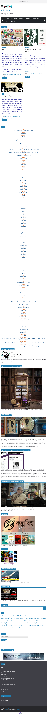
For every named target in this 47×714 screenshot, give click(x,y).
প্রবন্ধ (3, 93)
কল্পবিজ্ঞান (40, 616)
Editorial (23, 137)
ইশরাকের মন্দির (23, 189)
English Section (4, 616)
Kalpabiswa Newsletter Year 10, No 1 (23, 140)
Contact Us (12, 21)
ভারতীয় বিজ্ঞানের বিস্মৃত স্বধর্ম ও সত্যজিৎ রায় (33, 51)
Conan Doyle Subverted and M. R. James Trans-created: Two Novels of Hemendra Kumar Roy (23, 343)
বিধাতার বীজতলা (23, 158)
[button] (23, 19)
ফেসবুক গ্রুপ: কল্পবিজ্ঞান (4, 700)
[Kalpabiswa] (2, 20)
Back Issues (7, 18)
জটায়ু (5, 74)
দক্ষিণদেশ (23, 214)
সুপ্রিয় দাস (21, 628)
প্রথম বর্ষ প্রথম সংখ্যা (26, 625)
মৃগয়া (24, 261)
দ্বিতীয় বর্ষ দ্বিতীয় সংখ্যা (13, 623)
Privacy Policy (3, 687)
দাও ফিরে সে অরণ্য (23, 183)
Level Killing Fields (23, 317)
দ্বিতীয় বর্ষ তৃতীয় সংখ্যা (5, 623)
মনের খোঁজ (23, 220)
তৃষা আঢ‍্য (5, 621)
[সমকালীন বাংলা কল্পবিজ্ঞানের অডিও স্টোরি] (10, 571)
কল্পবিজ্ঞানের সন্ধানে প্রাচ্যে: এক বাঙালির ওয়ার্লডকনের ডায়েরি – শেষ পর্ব (23, 152)
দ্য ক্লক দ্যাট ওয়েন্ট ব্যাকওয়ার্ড (23, 285)
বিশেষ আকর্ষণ (4, 47)
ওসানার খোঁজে (23, 174)
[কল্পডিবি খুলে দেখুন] (21, 368)
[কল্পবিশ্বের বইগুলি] (18, 516)
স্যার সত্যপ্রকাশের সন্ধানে (23, 146)
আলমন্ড (23, 258)
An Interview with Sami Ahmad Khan (23, 155)
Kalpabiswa (6, 10)
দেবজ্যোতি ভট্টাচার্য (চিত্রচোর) (24, 621)
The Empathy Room (23, 326)
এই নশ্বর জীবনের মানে (23, 192)
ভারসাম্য (23, 205)
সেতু (23, 161)
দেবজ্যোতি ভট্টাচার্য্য (34, 621)
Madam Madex (23, 323)
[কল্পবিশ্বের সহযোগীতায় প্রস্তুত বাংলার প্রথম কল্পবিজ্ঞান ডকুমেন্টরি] (23, 484)
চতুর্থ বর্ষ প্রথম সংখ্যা (29, 618)
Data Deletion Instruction (5, 691)
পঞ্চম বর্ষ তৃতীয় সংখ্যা (10, 74)
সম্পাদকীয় (17, 628)
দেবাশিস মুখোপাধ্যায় (17, 116)
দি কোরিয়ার (23, 217)
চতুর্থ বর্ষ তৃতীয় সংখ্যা (7, 116)
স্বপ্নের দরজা (23, 165)
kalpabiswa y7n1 (9, 615)
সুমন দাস (24, 628)
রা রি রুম (23, 242)
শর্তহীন (23, 239)
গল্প (16, 618)
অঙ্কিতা (14, 616)
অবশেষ (23, 196)
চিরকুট (3, 50)
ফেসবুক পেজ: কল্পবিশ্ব (4, 699)
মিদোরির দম (23, 298)
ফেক (23, 267)
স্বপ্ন (23, 279)
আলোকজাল (23, 177)
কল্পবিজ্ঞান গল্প (5, 618)
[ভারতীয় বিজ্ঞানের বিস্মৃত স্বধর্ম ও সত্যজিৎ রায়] (35, 37)
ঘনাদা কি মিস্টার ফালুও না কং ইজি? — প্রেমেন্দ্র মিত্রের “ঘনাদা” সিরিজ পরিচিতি (23, 149)
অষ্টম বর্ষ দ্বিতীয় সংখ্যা (24, 616)
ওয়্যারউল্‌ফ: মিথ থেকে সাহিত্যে (23, 282)
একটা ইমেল (23, 251)
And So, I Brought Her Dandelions (23, 320)
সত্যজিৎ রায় (7, 76)
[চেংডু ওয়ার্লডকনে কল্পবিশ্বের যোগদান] (11, 352)
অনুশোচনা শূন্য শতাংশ (23, 292)
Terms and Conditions (4, 689)
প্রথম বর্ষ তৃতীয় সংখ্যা (16, 625)
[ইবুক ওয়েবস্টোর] (9, 551)
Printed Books (36, 18)
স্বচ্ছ (23, 270)
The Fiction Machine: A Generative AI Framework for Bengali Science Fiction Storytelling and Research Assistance (23, 339)
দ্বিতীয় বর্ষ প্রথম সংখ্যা (19, 623)
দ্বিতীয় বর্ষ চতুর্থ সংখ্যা (41, 621)
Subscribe (6, 21)
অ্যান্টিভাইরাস (23, 227)
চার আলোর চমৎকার (23, 264)
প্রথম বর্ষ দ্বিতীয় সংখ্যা (21, 625)
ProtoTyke (23, 335)
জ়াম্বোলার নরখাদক (23, 186)
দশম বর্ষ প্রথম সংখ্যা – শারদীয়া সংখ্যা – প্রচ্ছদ (23, 130)
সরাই (24, 295)
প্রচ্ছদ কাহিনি (9, 625)
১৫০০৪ (23, 289)
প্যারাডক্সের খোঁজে (23, 245)
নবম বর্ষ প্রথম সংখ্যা (26, 623)
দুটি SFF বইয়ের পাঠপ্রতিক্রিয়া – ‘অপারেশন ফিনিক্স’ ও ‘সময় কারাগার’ (23, 301)
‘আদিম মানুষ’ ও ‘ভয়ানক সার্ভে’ (23, 307)
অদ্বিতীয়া (23, 273)
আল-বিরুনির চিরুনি (23, 180)
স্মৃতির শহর (23, 254)
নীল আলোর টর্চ (24, 230)
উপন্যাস (35, 615)
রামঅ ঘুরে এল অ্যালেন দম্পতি (23, 143)
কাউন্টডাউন (23, 211)
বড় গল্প (38, 625)
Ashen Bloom (23, 310)
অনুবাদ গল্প (19, 616)
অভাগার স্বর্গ (23, 202)
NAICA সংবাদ (23, 208)
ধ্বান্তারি (23, 199)
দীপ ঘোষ (17, 621)
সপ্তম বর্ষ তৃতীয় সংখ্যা (12, 628)
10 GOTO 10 (23, 313)
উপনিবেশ (23, 168)
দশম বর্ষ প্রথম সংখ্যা (10, 621)
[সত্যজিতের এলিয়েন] (12, 87)
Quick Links (28, 18)
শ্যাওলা (23, 171)
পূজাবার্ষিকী (4, 118)
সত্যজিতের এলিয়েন (7, 96)
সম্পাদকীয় (23, 134)
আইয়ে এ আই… (23, 276)
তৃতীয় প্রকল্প (23, 233)
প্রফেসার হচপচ (23, 223)
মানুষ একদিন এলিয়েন (23, 304)
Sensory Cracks (23, 332)
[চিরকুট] (12, 37)
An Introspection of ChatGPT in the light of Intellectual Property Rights (23, 346)
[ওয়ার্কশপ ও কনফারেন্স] (9, 589)
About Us (21, 18)
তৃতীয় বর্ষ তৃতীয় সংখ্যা (38, 618)
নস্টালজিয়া (23, 248)
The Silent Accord (23, 329)
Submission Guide (14, 18)
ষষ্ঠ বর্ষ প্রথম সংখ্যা (5, 628)
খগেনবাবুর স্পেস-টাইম (23, 236)
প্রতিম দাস (12, 625)
